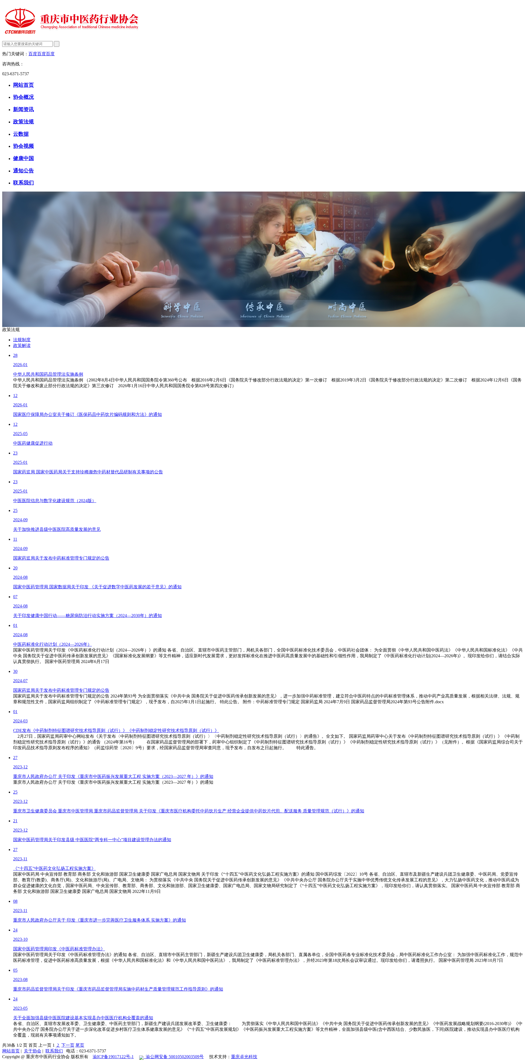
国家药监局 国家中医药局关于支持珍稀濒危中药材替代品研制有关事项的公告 (88, 472)
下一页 (67, 1045)
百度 (32, 53)
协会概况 (23, 97)
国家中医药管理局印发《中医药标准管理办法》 (59, 949)
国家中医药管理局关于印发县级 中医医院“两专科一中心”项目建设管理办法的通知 (92, 839)
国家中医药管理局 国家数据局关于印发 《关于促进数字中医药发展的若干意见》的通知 (97, 586)
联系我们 (23, 183)
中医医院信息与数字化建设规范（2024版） (54, 500)
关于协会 (32, 1051)
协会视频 (23, 146)
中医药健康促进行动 (32, 443)
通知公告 (23, 170)
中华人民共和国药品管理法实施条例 (48, 374)
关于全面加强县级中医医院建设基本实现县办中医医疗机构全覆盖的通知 (83, 1017)
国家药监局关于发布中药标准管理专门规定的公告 (61, 558)
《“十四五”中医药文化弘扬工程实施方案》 (54, 868)
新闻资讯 (23, 109)
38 (9, 1045)
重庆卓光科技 (244, 1056)
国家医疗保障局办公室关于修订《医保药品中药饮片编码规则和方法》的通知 (87, 414)
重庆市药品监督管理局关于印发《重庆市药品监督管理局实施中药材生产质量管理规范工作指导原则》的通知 (118, 989)
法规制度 (22, 339)
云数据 (21, 134)
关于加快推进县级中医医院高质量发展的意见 (57, 529)
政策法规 (23, 122)
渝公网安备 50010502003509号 (174, 1056)
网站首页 (23, 85)
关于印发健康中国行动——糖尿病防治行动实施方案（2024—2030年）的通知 (87, 615)
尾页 (79, 1045)
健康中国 (23, 158)
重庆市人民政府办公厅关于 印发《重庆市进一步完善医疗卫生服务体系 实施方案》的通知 (99, 920)
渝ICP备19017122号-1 (113, 1056)
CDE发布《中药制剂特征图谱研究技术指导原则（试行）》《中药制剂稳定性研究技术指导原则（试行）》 (116, 730)
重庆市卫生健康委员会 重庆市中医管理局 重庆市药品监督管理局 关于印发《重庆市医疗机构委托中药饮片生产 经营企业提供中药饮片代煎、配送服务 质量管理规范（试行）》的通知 (188, 811)
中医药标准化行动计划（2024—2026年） (52, 644)
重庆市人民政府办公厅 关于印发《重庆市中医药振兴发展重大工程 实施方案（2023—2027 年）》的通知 (113, 776)
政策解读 (22, 345)
